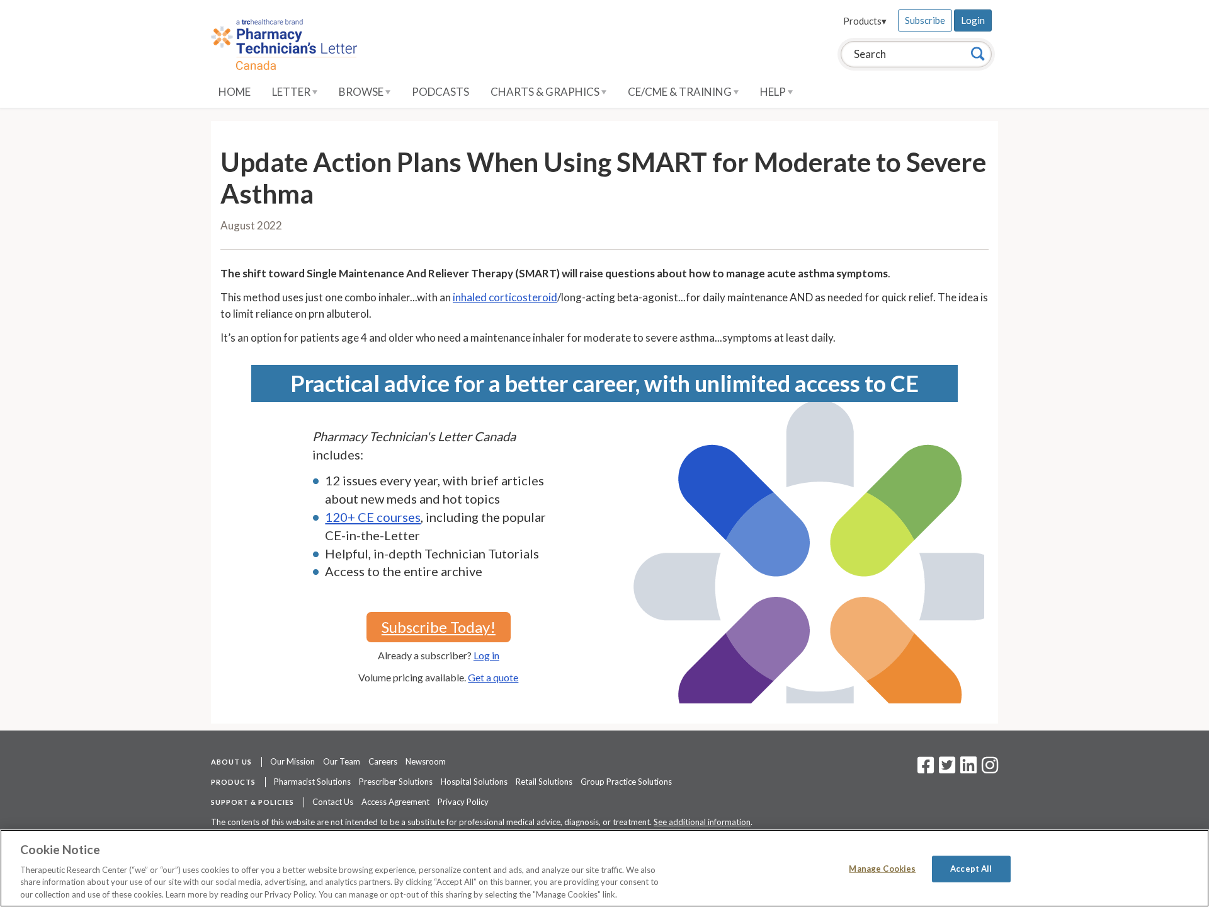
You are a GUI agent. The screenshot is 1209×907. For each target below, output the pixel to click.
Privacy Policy (463, 802)
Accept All (971, 869)
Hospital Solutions (474, 782)
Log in (486, 655)
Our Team (341, 761)
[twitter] (945, 769)
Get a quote (493, 677)
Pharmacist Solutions (312, 782)
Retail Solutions (544, 782)
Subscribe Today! (439, 627)
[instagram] (990, 769)
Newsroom (426, 761)
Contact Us (332, 802)
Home (235, 91)
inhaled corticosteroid (505, 297)
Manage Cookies (882, 869)
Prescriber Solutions (396, 782)
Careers (382, 761)
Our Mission (292, 761)
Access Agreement (395, 802)
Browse (362, 91)
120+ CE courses (373, 516)
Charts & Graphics (546, 91)
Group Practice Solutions (626, 782)
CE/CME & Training (681, 91)
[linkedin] (968, 769)
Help (774, 91)
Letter (292, 91)
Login (973, 20)
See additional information (702, 822)
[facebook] (925, 769)
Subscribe (925, 20)
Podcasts (440, 91)
